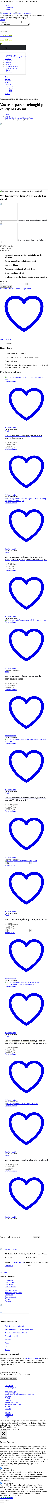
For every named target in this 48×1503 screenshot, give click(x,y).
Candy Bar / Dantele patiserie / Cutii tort (15, 58)
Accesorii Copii (10, 1392)
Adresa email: (5, 1237)
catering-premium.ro (32, 1358)
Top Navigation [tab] (10, 1388)
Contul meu (9, 7)
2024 (11, 88)
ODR (7, 1346)
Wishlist (7, 5)
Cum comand (10, 1282)
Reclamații (8, 1339)
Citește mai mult (11, 381)
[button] (2, 20)
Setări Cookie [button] (6, 1429)
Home (6, 77)
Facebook (3, 289)
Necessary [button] (4, 1466)
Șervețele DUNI (11, 1291)
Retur (7, 1343)
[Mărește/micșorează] (1, 1500)
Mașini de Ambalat (12, 1402)
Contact (7, 94)
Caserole (8, 1301)
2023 (11, 90)
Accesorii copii (10, 1297)
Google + (24, 289)
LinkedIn (16, 289)
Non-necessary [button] (5, 1481)
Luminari (8, 1400)
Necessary (6, 1468)
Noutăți (7, 82)
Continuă (13, 1378)
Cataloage (8, 84)
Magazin (7, 79)
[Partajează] (6, 1500)
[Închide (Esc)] (8, 1500)
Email (30, 289)
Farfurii (7, 1398)
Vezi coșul (4, 1378)
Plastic (7, 431)
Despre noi (8, 81)
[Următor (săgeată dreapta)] (3, 1502)
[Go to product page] (26, 378)
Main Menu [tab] (9, 1386)
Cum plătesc (9, 1284)
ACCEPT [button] (15, 1429)
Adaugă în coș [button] (10, 865)
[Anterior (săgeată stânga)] (1, 1502)
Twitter (10, 289)
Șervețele (9, 72)
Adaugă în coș (6, 286)
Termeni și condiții (11, 1336)
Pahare (7, 1299)
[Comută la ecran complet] (3, 1500)
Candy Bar (9, 1295)
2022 (11, 92)
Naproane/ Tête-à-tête (13, 68)
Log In (7, 9)
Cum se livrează (10, 1287)
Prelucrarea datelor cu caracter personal (19, 1329)
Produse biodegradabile (13, 1293)
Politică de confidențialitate (14, 1326)
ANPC (7, 1350)
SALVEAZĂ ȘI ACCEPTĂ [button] (10, 1496)
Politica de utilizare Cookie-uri (16, 1333)
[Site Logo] (15, 13)
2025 (11, 86)
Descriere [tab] (8, 343)
